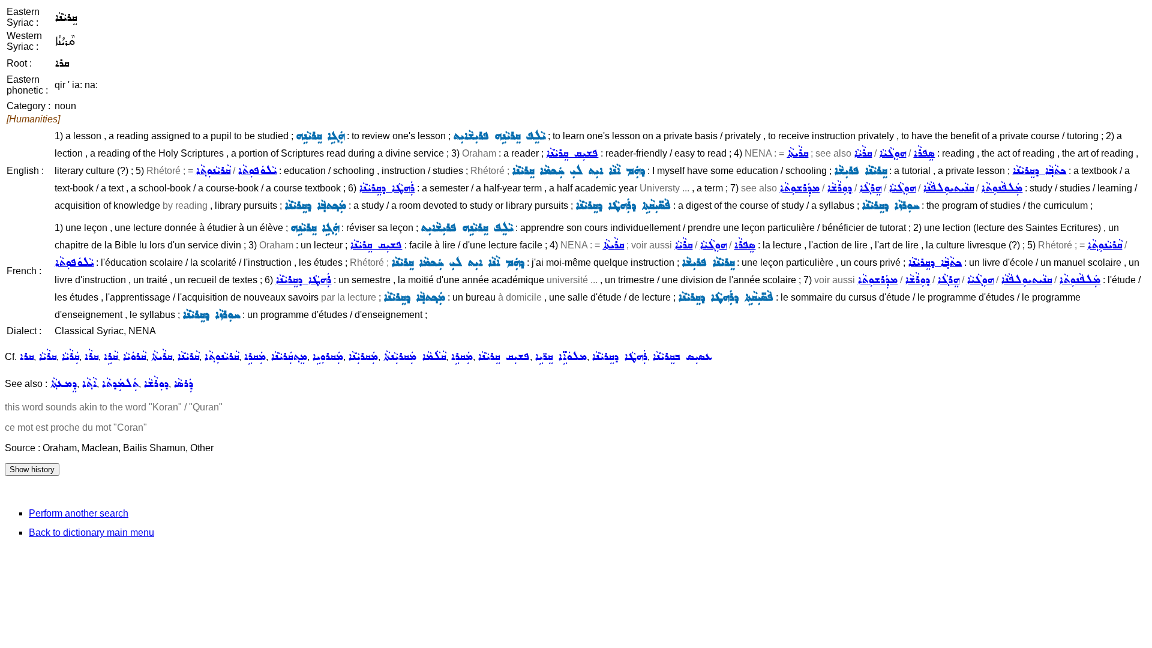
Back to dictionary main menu (91, 532)
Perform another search (78, 513)
